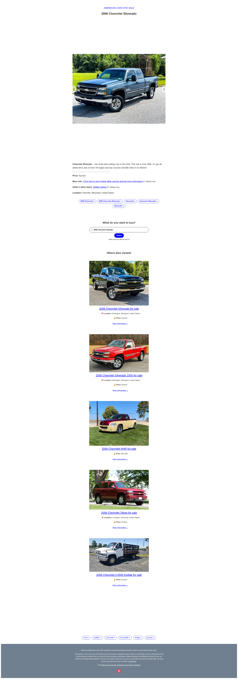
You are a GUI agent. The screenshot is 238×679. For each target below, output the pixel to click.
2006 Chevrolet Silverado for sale (119, 308)
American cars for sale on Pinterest (128, 665)
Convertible (124, 638)
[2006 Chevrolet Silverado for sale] (119, 305)
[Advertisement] (119, 35)
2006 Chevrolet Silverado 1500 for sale (119, 375)
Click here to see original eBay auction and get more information (113, 181)
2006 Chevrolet (86, 201)
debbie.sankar (100, 187)
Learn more (132, 661)
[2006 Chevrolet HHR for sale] (119, 445)
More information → (120, 323)
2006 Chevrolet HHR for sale (119, 448)
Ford (85, 638)
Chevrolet (130, 201)
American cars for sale (119, 8)
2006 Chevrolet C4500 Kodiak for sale (119, 574)
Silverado (118, 206)
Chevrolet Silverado (147, 201)
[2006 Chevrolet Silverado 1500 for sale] (119, 372)
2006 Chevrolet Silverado (109, 201)
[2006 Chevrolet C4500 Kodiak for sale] (119, 571)
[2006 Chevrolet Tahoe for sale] (119, 509)
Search (119, 235)
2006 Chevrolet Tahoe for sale (119, 512)
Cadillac (97, 638)
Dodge (137, 638)
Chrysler (149, 638)
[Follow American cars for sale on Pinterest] (119, 672)
